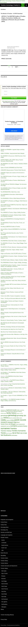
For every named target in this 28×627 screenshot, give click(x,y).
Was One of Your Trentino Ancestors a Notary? (11, 331)
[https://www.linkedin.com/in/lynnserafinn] (7, 80)
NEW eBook (3, 510)
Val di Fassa (4, 586)
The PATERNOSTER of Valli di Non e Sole (10, 191)
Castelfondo (22, 410)
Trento (3, 433)
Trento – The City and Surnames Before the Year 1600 (13, 298)
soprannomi (3, 426)
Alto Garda (3, 570)
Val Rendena (14, 435)
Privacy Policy (4, 619)
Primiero (3, 576)
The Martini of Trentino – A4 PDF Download (11, 13)
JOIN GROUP (14, 130)
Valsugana (3, 606)
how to (10, 417)
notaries (8, 420)
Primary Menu (26, 5)
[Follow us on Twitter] (4, 80)
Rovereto (3, 578)
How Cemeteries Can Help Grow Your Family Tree (12, 329)
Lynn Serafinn (4, 364)
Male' (18, 417)
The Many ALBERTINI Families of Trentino (10, 226)
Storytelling (3, 555)
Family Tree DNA (20, 413)
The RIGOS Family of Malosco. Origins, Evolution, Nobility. (14, 260)
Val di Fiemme (4, 588)
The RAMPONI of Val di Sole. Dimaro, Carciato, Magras (13, 240)
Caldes (18, 410)
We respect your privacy (8, 101)
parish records (20, 420)
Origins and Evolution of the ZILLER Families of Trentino (13, 253)
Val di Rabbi (4, 594)
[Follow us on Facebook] (2, 80)
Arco (5, 410)
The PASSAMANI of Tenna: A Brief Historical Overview (13, 198)
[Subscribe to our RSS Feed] (10, 80)
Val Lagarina (4, 601)
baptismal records (11, 410)
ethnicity (20, 411)
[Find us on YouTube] (12, 80)
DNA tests (16, 411)
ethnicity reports (3, 413)
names (20, 417)
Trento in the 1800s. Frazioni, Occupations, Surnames (13, 295)
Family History (4, 522)
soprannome (22, 424)
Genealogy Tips (4, 529)
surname (13, 426)
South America (4, 545)
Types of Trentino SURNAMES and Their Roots (11, 167)
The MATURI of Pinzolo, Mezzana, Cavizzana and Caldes (14, 247)
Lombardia (14, 417)
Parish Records (4, 552)
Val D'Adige (4, 581)
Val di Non (16, 433)
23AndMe (2, 410)
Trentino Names (4, 563)
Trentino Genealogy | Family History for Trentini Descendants (11, 5)
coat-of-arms (10, 411)
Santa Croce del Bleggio (8, 424)
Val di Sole (23, 433)
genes (2, 417)
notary (12, 420)
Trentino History (4, 560)
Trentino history (6, 431)
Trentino (13, 428)
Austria (3, 540)
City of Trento (4, 573)
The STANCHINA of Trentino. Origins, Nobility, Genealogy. (14, 262)
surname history (22, 426)
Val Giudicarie (6, 435)
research (4, 422)
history (6, 418)
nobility (3, 420)
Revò (18, 422)
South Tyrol (4, 547)
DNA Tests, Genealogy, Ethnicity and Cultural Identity (13, 326)
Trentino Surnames (19, 431)
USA (2, 550)
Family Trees (4, 524)
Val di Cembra (9, 433)
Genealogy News (4, 527)
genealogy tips (21, 415)
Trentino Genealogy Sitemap (7, 614)
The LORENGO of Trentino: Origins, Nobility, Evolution (13, 212)
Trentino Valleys (4, 568)
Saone (17, 424)
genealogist (4, 415)
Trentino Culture (4, 558)
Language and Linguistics (6, 535)
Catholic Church (4, 411)
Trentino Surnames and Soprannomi (9, 565)
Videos (2, 609)
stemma (8, 426)
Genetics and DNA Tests (6, 532)
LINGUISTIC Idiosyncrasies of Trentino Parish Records (13, 170)
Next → (17, 67)
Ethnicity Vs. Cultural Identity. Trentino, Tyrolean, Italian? (13, 320)
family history (11, 413)
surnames (5, 428)
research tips (12, 422)
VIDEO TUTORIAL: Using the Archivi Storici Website (12, 153)
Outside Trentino (4, 537)
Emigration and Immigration (7, 519)
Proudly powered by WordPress (13, 625)
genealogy (12, 415)
